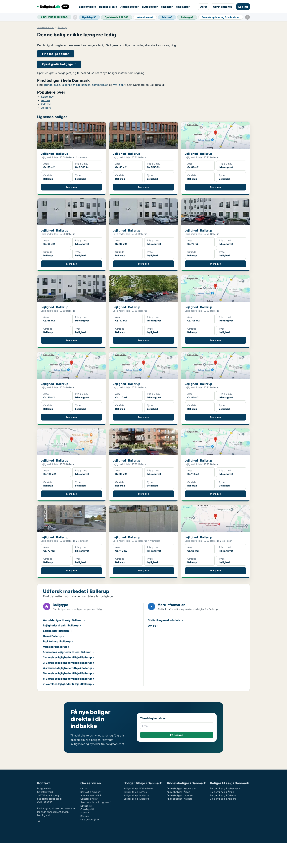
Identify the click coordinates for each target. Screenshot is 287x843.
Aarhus (45, 100)
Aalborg (46, 107)
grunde (48, 84)
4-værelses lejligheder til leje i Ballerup (67, 668)
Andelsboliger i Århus (178, 791)
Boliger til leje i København (138, 788)
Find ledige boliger (55, 54)
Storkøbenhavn (45, 27)
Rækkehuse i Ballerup (57, 641)
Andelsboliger (129, 6)
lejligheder (68, 84)
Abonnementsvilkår (91, 795)
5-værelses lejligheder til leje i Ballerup (67, 673)
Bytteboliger (150, 6)
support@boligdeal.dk (49, 798)
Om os (152, 625)
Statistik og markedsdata (164, 620)
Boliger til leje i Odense (136, 795)
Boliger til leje (87, 6)
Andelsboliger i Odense (179, 795)
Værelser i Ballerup (55, 646)
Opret (203, 6)
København (48, 96)
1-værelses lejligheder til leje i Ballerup (67, 652)
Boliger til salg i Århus (222, 791)
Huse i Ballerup (52, 636)
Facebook (39, 822)
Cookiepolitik (87, 809)
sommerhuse (100, 84)
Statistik (85, 812)
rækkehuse (83, 84)
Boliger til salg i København (225, 788)
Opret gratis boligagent (59, 64)
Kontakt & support (90, 791)
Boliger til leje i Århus (135, 791)
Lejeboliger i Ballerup (56, 630)
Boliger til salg (108, 6)
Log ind (243, 6)
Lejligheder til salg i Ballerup (61, 625)
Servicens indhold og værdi (95, 802)
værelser (119, 84)
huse (57, 84)
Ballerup (62, 27)
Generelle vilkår (88, 798)
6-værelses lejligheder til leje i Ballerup (67, 678)
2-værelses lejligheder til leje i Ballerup (67, 657)
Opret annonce (222, 6)
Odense (46, 104)
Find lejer (167, 6)
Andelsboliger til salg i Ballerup (63, 620)
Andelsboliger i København (181, 788)
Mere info (71, 187)
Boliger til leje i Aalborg (136, 798)
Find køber (183, 6)
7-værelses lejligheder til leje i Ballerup (67, 684)
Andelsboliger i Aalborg (180, 798)
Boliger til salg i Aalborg (223, 798)
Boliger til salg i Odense (223, 795)
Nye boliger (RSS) (90, 819)
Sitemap (85, 816)
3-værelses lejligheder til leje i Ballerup (67, 662)
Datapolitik (86, 805)
